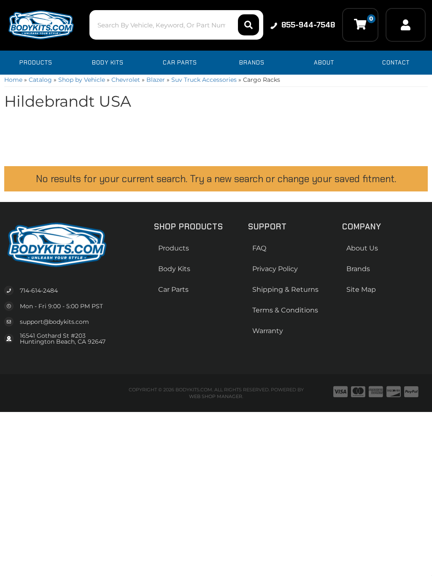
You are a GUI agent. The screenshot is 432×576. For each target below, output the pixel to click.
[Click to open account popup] (406, 25)
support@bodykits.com (54, 322)
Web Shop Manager (215, 396)
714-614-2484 (39, 290)
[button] (176, 25)
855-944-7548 (308, 25)
